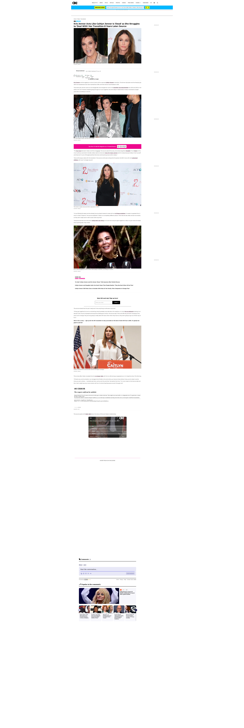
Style (106, 2)
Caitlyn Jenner (110, 82)
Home (75, 18)
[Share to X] (83, 75)
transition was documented (120, 87)
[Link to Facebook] (151, 2)
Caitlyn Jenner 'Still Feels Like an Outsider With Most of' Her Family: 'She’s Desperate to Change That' (102, 288)
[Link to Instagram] (154, 2)
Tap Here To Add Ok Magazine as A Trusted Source (102, 146)
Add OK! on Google (94, 79)
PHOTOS (118, 2)
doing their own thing (98, 220)
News (78, 18)
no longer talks (99, 376)
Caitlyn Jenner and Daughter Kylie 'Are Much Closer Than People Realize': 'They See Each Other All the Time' (104, 285)
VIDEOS (124, 2)
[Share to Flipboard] (87, 75)
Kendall (128, 150)
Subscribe (145, 2)
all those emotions (120, 213)
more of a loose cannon (111, 153)
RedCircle (79, 407)
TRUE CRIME (131, 2)
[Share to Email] (92, 75)
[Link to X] (157, 2)
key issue (78, 150)
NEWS (101, 2)
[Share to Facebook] (78, 75)
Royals (112, 2)
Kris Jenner (83, 18)
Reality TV (95, 2)
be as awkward (129, 311)
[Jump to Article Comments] (74, 75)
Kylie (135, 150)
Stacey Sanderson (80, 70)
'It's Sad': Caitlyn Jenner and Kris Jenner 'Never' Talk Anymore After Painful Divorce (97, 282)
